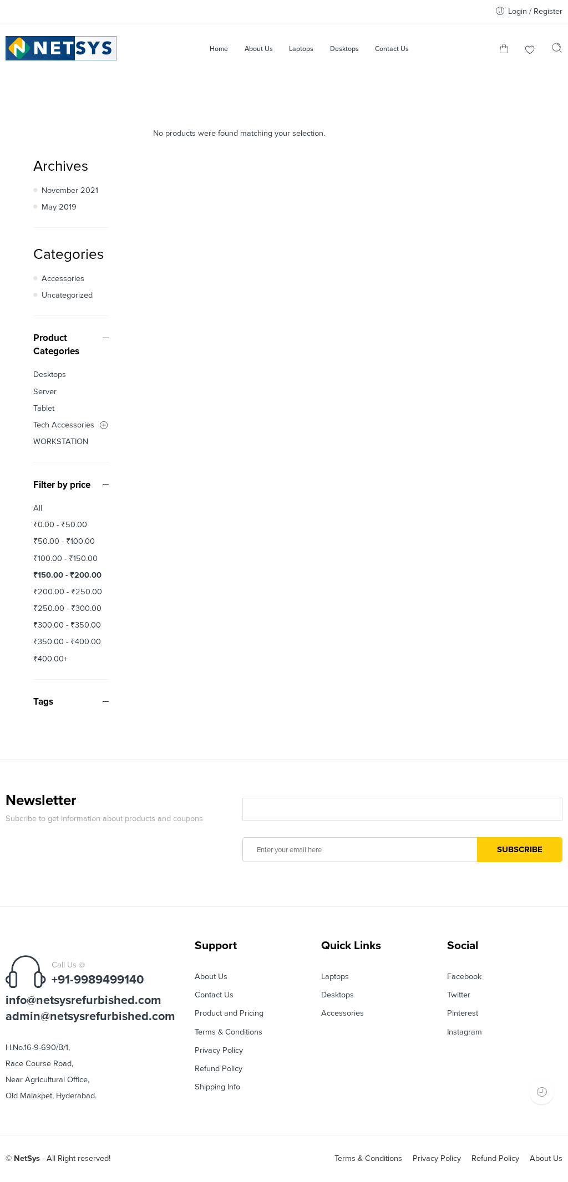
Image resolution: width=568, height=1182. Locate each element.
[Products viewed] (541, 1091)
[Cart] (504, 50)
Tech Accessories (63, 425)
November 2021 (70, 190)
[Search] (556, 50)
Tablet (43, 408)
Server (45, 391)
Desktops (49, 374)
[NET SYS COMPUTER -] (61, 48)
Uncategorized (67, 295)
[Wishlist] (530, 50)
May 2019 (59, 207)
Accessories (63, 278)
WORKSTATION (60, 441)
